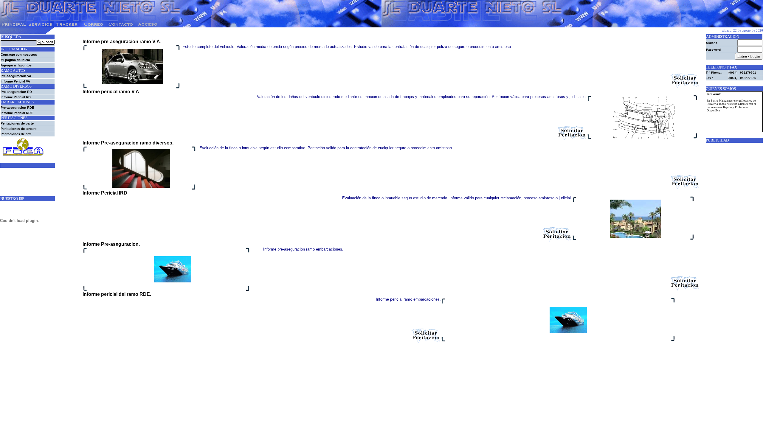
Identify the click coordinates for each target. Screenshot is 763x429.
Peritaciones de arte (16, 134)
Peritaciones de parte (17, 123)
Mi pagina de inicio (15, 60)
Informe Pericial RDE (17, 113)
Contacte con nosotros (19, 54)
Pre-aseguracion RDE (17, 107)
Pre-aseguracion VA (16, 76)
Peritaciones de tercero (19, 128)
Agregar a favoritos (16, 65)
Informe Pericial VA (15, 81)
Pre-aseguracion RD (16, 92)
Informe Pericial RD (16, 97)
